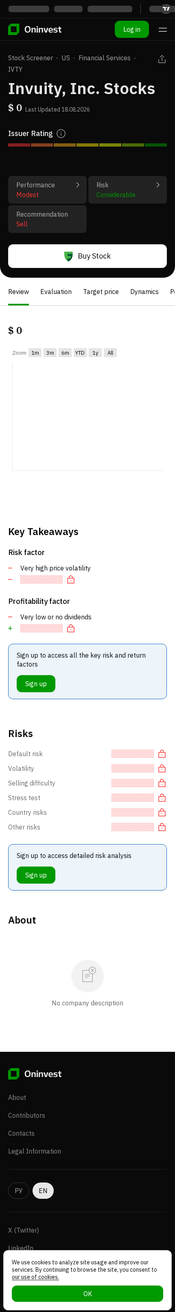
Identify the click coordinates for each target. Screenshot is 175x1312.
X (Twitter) (23, 1230)
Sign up (36, 684)
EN (43, 1191)
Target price (101, 291)
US (65, 58)
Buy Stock (94, 256)
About (17, 1097)
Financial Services (105, 58)
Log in (131, 29)
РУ (19, 1191)
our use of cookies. (35, 1277)
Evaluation (56, 291)
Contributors (26, 1115)
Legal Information (34, 1151)
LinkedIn (20, 1248)
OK (87, 1294)
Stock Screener (30, 58)
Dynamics (144, 291)
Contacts (21, 1133)
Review (18, 291)
